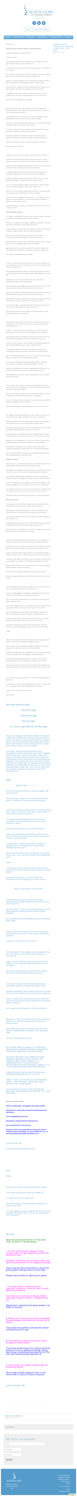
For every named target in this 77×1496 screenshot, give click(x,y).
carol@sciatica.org (64, 1491)
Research (67, 37)
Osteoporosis (30, 37)
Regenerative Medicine (14, 1416)
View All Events (10, 1427)
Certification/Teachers (56, 37)
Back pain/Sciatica (18, 37)
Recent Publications (41, 29)
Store (28, 29)
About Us (7, 37)
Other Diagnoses (42, 37)
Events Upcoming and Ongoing (13, 41)
